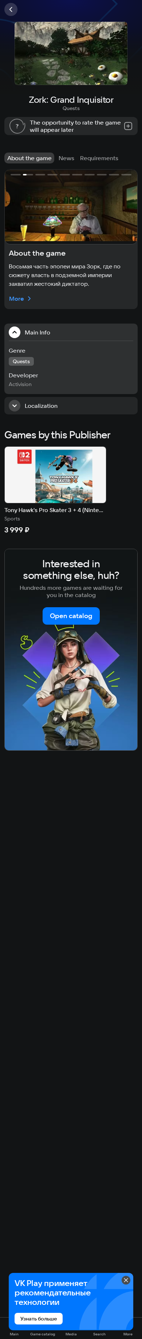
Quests (71, 108)
